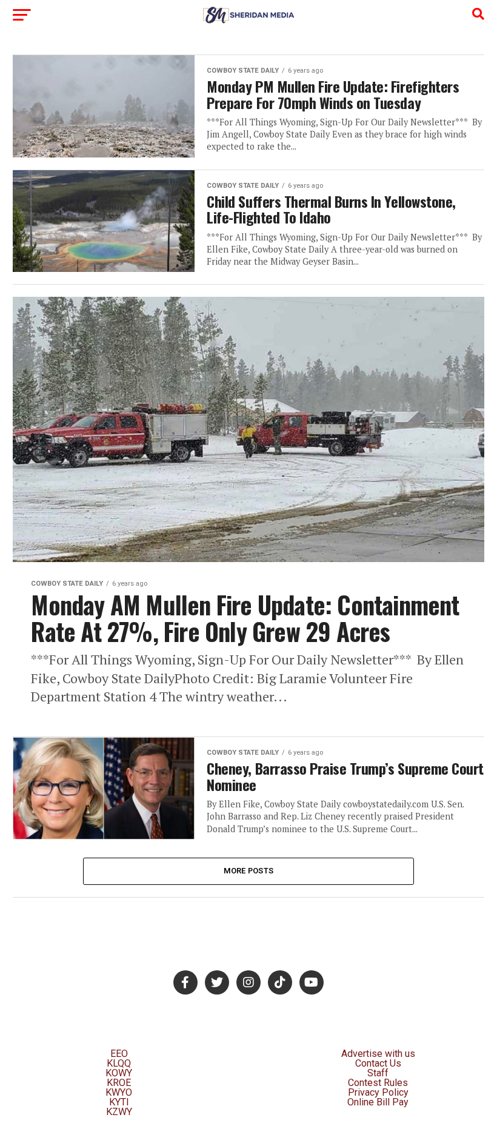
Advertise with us (378, 1053)
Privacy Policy (378, 1092)
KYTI (119, 1102)
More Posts (249, 870)
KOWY (118, 1073)
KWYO (118, 1092)
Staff (378, 1073)
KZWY (119, 1111)
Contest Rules (378, 1082)
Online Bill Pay (378, 1102)
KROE (119, 1082)
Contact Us (378, 1063)
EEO (119, 1053)
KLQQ (119, 1063)
